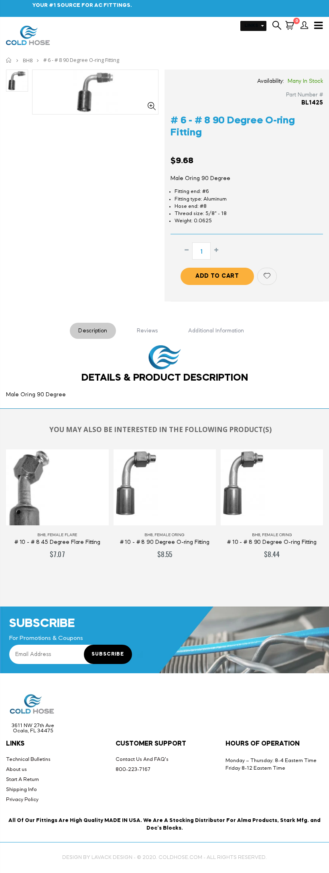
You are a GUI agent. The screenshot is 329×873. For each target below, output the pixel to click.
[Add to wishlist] (267, 276)
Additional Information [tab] (216, 331)
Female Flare (62, 535)
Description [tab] (92, 331)
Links (251, 26)
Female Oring (169, 535)
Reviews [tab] (147, 331)
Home (9, 60)
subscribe (107, 654)
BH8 (27, 60)
